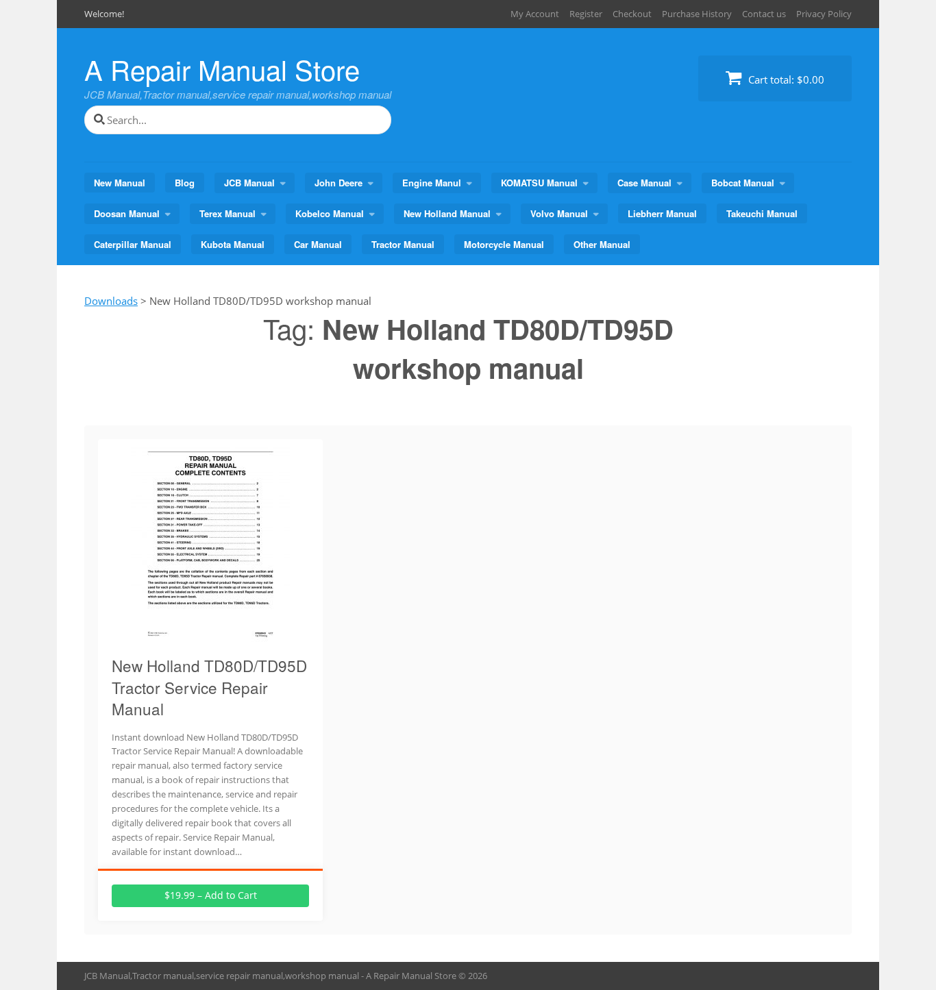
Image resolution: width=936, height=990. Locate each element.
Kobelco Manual (329, 213)
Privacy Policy (824, 14)
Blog (185, 182)
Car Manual (318, 244)
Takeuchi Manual (762, 213)
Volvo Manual (559, 213)
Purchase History (697, 14)
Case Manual (644, 182)
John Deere (338, 182)
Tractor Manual (402, 244)
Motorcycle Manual (504, 244)
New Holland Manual (447, 213)
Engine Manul (431, 182)
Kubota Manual (232, 244)
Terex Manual (227, 213)
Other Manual (602, 244)
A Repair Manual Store (222, 68)
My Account (534, 14)
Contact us (764, 14)
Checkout (632, 14)
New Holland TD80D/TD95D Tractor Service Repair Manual (209, 686)
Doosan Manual (127, 213)
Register (585, 14)
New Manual (119, 182)
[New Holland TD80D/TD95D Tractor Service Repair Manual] (210, 636)
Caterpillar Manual (132, 244)
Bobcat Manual (742, 182)
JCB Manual (249, 182)
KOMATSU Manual (539, 182)
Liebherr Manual (662, 213)
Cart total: (785, 79)
